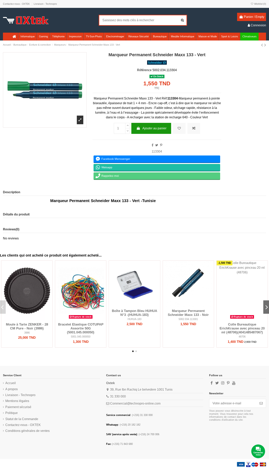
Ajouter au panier (154, 128)
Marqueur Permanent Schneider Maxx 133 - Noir (188, 313)
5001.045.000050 (80, 336)
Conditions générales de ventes (27, 430)
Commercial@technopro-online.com (135, 403)
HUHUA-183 (134, 319)
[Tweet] (156, 145)
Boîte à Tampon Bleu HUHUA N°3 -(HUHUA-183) (134, 313)
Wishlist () (260, 4)
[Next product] (265, 45)
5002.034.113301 (188, 319)
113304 (157, 151)
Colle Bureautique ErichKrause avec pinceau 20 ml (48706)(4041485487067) (242, 328)
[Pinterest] (161, 145)
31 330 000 (118, 396)
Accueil (10, 383)
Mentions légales (17, 401)
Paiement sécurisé (18, 407)
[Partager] (152, 145)
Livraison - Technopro (45, 4)
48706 (242, 336)
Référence (144, 70)
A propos (11, 389)
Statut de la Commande (21, 419)
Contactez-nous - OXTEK (16, 4)
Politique (11, 413)
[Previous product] (262, 45)
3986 (27, 332)
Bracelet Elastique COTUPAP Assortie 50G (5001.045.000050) (80, 328)
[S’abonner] (261, 403)
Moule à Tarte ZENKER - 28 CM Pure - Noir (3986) (27, 326)
